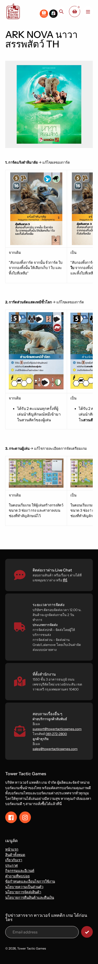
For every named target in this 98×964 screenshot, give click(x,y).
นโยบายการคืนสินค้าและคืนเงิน (29, 897)
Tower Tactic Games (31, 948)
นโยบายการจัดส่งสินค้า (23, 892)
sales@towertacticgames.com (55, 749)
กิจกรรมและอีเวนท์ (19, 870)
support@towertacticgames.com (57, 729)
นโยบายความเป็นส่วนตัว (24, 887)
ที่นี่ (65, 580)
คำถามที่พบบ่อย (17, 876)
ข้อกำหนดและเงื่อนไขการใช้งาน (30, 881)
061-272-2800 (56, 734)
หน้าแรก (11, 849)
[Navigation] (88, 11)
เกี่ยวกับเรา (13, 860)
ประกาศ (11, 865)
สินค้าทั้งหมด (15, 855)
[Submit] (87, 932)
